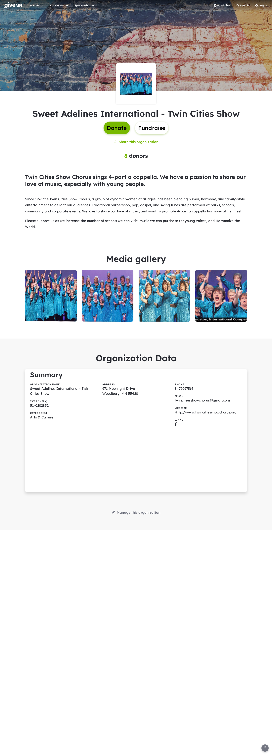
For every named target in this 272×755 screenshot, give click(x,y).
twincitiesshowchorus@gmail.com (202, 400)
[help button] (265, 748)
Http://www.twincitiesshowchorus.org (206, 412)
